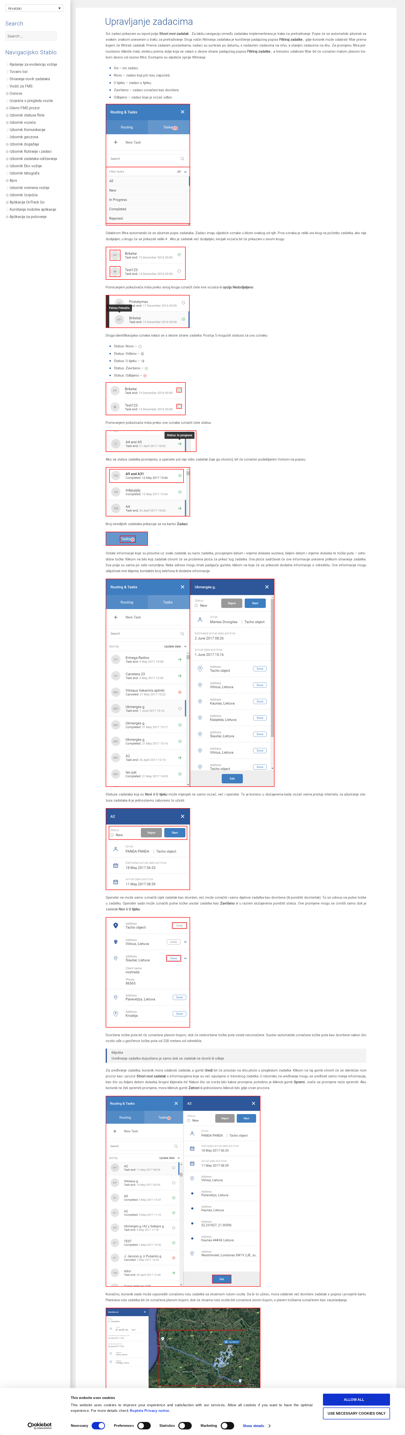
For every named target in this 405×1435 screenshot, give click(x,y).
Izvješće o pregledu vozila (31, 100)
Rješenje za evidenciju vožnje (33, 64)
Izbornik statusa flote (27, 115)
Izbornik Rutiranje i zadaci (31, 151)
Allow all (354, 1400)
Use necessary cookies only (357, 1413)
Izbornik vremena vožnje (29, 187)
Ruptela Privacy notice (149, 1411)
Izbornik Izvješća (24, 195)
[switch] (144, 1425)
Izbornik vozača (23, 122)
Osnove (16, 93)
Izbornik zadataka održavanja (33, 158)
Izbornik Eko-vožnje (26, 166)
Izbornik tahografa (24, 173)
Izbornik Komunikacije (27, 129)
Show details (253, 1426)
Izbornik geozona (24, 137)
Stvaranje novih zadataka (30, 79)
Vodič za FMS (21, 86)
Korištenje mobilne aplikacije (33, 209)
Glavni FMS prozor (25, 108)
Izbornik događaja (24, 144)
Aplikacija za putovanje (28, 216)
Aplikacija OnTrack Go (27, 202)
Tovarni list (18, 71)
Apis (13, 180)
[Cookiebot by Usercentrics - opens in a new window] (39, 1425)
